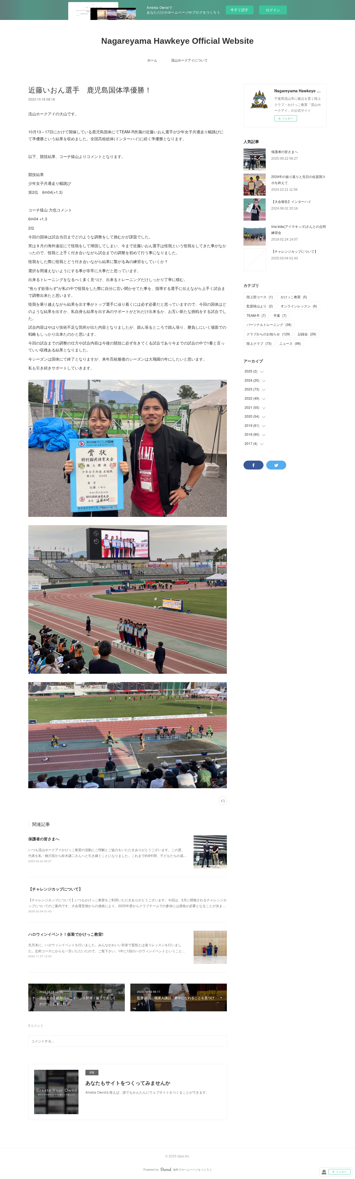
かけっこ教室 (294, 296)
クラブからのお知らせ (268, 333)
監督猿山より (260, 305)
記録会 (307, 333)
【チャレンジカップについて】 (55, 889)
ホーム (152, 60)
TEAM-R (256, 315)
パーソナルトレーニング (269, 324)
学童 (279, 315)
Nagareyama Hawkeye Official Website (177, 40)
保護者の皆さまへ (43, 838)
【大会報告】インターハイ (291, 201)
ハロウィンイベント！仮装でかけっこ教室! (65, 934)
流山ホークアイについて (189, 60)
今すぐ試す (239, 9)
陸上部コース (260, 296)
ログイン (273, 9)
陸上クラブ (259, 343)
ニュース (290, 343)
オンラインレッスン (299, 305)
